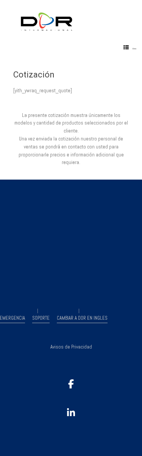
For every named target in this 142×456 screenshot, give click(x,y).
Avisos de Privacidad (71, 347)
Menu (134, 48)
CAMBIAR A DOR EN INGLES (82, 318)
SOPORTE (41, 318)
